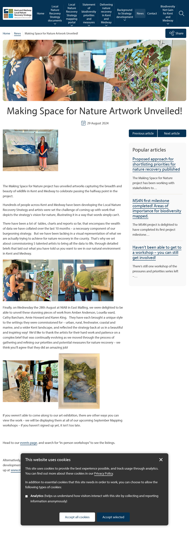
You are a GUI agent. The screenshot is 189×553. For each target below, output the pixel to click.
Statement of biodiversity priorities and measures (89, 13)
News (140, 13)
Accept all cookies (77, 517)
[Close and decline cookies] (161, 460)
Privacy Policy (103, 473)
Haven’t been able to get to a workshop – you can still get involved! (157, 252)
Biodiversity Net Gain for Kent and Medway (168, 13)
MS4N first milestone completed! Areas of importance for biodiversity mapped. (157, 208)
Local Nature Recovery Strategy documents (55, 13)
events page (28, 443)
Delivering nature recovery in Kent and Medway (106, 13)
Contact (152, 13)
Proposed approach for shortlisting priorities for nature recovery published (156, 164)
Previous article (143, 133)
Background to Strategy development (124, 13)
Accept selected (113, 517)
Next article (172, 133)
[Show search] (181, 13)
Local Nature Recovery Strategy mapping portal (72, 13)
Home (40, 13)
